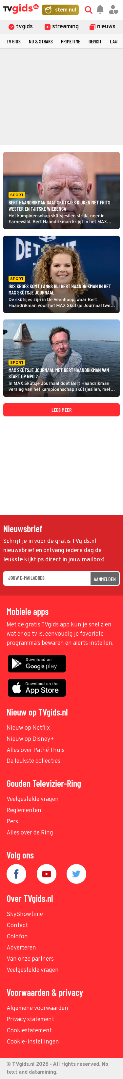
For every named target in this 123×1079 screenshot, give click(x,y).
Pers (12, 822)
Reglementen (24, 810)
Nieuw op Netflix (28, 728)
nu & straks (41, 41)
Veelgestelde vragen (33, 799)
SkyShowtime (25, 914)
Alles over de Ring (30, 833)
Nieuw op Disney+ (30, 739)
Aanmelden (105, 579)
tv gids (14, 41)
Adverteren (21, 948)
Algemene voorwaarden (37, 1008)
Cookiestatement (29, 1031)
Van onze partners (30, 959)
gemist (95, 41)
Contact (17, 925)
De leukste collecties (33, 761)
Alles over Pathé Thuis (36, 750)
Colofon (17, 937)
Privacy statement (30, 1019)
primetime (70, 41)
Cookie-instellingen (33, 1042)
